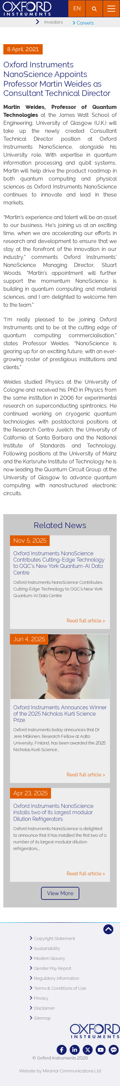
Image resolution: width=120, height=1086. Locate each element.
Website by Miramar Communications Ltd (60, 1070)
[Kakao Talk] (114, 1050)
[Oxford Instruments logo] (25, 8)
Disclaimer (44, 1008)
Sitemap (42, 1018)
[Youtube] (101, 1050)
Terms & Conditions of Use (60, 988)
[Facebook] (62, 1050)
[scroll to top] (108, 929)
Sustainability (47, 948)
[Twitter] (88, 1050)
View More (60, 893)
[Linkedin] (75, 1050)
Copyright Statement (54, 938)
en (77, 8)
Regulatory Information (56, 978)
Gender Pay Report (52, 968)
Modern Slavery (49, 958)
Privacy (41, 998)
